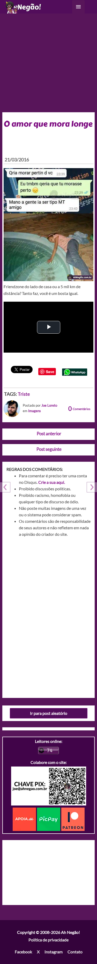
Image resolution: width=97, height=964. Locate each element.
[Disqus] (48, 616)
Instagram (53, 951)
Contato (75, 951)
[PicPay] (49, 818)
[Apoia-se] (25, 818)
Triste (24, 394)
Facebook (23, 951)
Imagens (34, 411)
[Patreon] (73, 818)
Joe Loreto (49, 405)
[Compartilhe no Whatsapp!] (74, 371)
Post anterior (49, 433)
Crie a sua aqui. (51, 482)
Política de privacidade (48, 939)
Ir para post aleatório (48, 713)
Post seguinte (49, 449)
